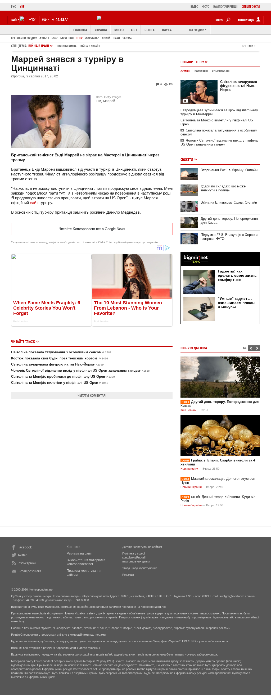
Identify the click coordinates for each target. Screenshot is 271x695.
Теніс (79, 38)
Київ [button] (14, 20)
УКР (22, 6)
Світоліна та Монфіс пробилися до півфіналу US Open (63, 377)
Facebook (24, 547)
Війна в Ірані (64, 45)
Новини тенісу (192, 61)
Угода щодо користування (139, 568)
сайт (34, 202)
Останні (185, 71)
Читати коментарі (92, 395)
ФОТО (205, 6)
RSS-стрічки (26, 563)
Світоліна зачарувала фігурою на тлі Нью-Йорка (57, 364)
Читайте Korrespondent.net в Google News (92, 229)
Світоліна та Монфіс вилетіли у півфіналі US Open (59, 383)
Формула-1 (92, 38)
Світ (134, 29)
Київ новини (188, 410)
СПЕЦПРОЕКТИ (251, 6)
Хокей (106, 38)
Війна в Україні (90, 46)
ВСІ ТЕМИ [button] (247, 46)
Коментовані (220, 71)
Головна (80, 29)
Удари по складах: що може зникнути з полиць (223, 188)
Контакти (73, 547)
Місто (119, 29)
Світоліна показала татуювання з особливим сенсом (61, 352)
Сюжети (186, 159)
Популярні (201, 71)
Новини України (191, 487)
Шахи (116, 38)
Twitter (22, 555)
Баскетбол (67, 38)
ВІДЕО (194, 6)
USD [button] (44, 19)
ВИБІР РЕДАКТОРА (193, 347)
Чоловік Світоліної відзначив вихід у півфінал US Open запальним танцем (80, 370)
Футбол (44, 38)
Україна (100, 29)
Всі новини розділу (24, 38)
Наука (166, 29)
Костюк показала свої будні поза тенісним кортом (59, 358)
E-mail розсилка (29, 571)
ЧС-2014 (127, 38)
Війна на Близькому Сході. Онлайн (229, 202)
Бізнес (149, 29)
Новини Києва (66, 46)
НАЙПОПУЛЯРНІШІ (225, 6)
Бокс (55, 38)
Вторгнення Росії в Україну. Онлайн (229, 170)
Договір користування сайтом (142, 546)
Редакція (128, 574)
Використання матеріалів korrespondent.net (86, 562)
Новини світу (189, 468)
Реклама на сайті (79, 553)
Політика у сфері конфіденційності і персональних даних (136, 557)
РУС (13, 6)
